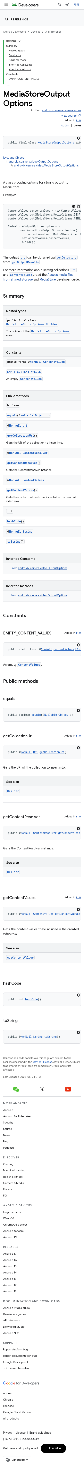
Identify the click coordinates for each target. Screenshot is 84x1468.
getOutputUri (66, 257)
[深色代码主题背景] (78, 138)
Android (8, 1110)
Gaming (8, 1164)
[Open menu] (6, 4)
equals (12, 415)
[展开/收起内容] (19, 41)
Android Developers (14, 31)
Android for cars (13, 1231)
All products (11, 1418)
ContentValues (21, 275)
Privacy (7, 1189)
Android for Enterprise (16, 1116)
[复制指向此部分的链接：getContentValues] (39, 898)
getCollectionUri (20, 435)
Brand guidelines (40, 1432)
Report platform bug (15, 1349)
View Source (69, 115)
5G (5, 1195)
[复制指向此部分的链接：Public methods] (42, 681)
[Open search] (59, 4)
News (6, 1135)
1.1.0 (78, 120)
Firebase (8, 1406)
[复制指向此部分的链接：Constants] (30, 616)
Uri (23, 257)
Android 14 (10, 1272)
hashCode (14, 521)
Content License (42, 1062)
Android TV (10, 1237)
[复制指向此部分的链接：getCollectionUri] (36, 736)
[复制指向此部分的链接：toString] (21, 1021)
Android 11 (9, 1291)
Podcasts (8, 1147)
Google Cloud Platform (17, 1412)
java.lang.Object (13, 157)
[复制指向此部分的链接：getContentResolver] (44, 817)
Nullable (27, 415)
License (21, 1432)
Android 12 (10, 1285)
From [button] (39, 568)
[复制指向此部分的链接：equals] (18, 699)
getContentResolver (22, 463)
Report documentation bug (20, 1355)
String (27, 531)
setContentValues (20, 957)
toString (14, 541)
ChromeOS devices (15, 1224)
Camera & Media (13, 1183)
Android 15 (10, 1266)
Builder (13, 791)
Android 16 (10, 1260)
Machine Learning (14, 1170)
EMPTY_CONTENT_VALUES (24, 372)
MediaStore (47, 280)
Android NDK (11, 1333)
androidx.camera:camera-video (61, 110)
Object (40, 415)
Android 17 (10, 1253)
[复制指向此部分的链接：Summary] (28, 296)
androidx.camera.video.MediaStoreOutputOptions (46, 165)
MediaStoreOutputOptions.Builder (31, 324)
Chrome (8, 1399)
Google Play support (15, 1362)
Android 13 (9, 1279)
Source (7, 1129)
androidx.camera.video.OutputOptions (33, 161)
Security (8, 1122)
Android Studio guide (16, 1308)
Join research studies (16, 1368)
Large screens (12, 1212)
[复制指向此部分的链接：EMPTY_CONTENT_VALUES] (55, 633)
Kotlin (65, 125)
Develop (35, 31)
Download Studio (13, 1326)
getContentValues (20, 490)
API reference (16, 19)
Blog (6, 1141)
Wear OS (8, 1218)
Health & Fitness (12, 1176)
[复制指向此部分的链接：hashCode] (25, 983)
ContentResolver (34, 453)
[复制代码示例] (78, 206)
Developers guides (14, 1314)
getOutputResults (25, 262)
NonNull (36, 362)
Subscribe (53, 1448)
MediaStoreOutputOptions (56, 142)
